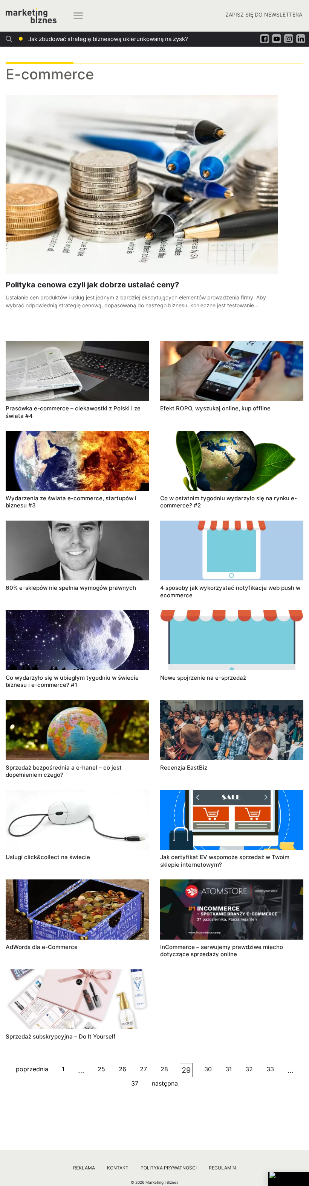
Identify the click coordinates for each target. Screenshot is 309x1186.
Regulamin (222, 1168)
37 (134, 1083)
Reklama (84, 1168)
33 (270, 1069)
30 (208, 1069)
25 (101, 1069)
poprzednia (32, 1069)
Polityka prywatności (169, 1168)
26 (122, 1069)
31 (228, 1069)
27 (143, 1069)
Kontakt (117, 1168)
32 (249, 1069)
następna (165, 1083)
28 (164, 1069)
